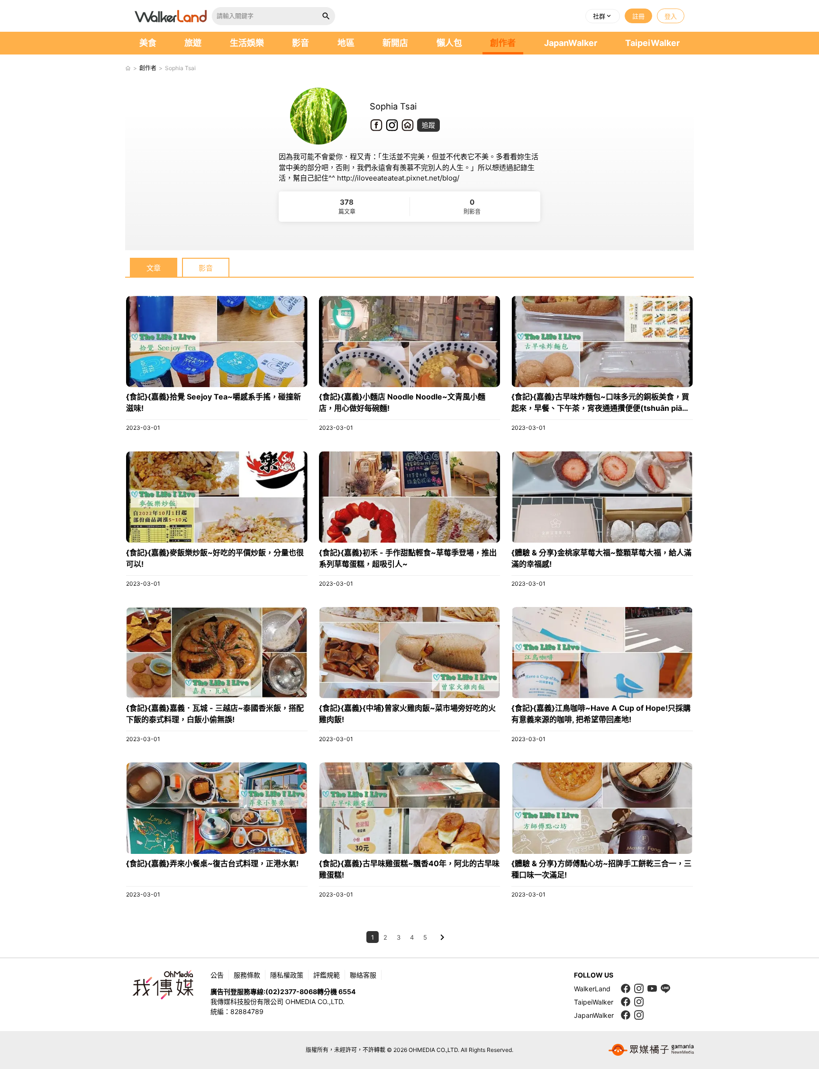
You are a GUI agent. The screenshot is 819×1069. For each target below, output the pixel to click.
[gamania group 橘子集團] (651, 1050)
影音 (300, 43)
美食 (147, 43)
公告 (217, 975)
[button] (602, 16)
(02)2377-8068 (291, 991)
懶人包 (449, 43)
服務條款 (247, 975)
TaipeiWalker (652, 43)
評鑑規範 (326, 975)
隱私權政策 (286, 975)
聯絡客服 (363, 975)
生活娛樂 (247, 43)
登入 (670, 16)
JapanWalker (570, 43)
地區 (346, 43)
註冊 (638, 16)
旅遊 (192, 43)
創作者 (503, 43)
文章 (153, 267)
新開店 (395, 43)
